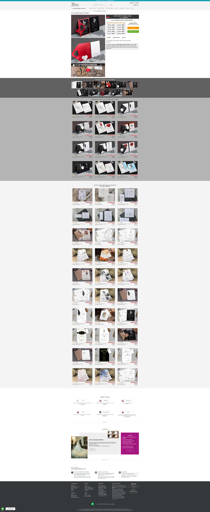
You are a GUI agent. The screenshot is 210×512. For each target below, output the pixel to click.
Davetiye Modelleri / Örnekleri (79, 8)
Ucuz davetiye (100, 489)
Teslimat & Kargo (116, 37)
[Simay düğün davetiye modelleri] (75, 6)
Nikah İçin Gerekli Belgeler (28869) (117, 489)
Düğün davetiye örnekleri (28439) (117, 490)
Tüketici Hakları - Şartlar (75, 486)
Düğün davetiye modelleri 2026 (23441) (118, 494)
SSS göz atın (133, 486)
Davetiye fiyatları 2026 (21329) (117, 495)
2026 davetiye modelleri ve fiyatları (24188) (119, 492)
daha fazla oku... (105, 459)
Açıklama (109, 37)
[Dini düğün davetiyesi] (127, 96)
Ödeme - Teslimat (87, 495)
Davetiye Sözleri (109, 8)
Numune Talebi (92, 8)
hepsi (130, 450)
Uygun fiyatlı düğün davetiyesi (129, 441)
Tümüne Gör (114, 499)
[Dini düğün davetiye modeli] (76, 88)
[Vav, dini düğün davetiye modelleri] (105, 96)
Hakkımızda (122, 8)
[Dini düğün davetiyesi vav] (88, 88)
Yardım (72, 490)
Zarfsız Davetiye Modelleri (96, 440)
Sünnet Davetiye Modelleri (129, 446)
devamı (92, 449)
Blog (132, 8)
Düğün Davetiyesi (74, 495)
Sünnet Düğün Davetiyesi (75, 497)
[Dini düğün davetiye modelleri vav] (82, 96)
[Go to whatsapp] (2, 508)
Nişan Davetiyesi (73, 496)
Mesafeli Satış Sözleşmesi (89, 489)
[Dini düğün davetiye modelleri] (121, 88)
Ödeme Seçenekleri (88, 496)
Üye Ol (86, 485)
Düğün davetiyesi (101, 492)
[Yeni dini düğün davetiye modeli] (93, 96)
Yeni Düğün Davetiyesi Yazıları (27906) (118, 491)
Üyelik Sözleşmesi (88, 486)
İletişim (127, 8)
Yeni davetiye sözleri (101, 485)
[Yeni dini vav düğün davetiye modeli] (110, 88)
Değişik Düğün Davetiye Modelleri (129, 444)
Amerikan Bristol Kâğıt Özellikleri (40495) (118, 485)
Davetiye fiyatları (101, 490)
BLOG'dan (105, 429)
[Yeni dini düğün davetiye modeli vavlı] (133, 88)
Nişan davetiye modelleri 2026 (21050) (118, 496)
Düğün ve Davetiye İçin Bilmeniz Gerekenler (128, 438)
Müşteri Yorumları (101, 8)
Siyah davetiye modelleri (102, 491)
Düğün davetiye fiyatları (128, 442)
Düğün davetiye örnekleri (102, 486)
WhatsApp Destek (134, 493)
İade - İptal (86, 490)
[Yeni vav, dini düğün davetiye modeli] (99, 88)
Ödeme (116, 8)
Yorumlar (124, 37)
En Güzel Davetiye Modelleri (129, 447)
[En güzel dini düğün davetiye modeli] (116, 96)
